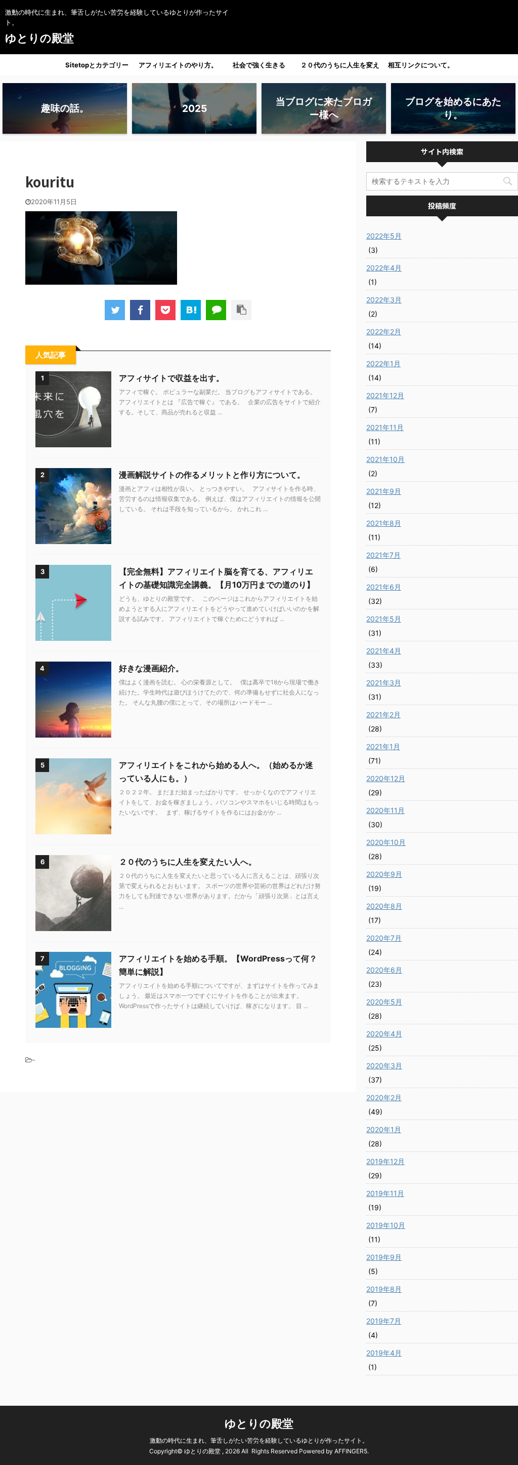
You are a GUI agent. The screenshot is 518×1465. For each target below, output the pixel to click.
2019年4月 (384, 1352)
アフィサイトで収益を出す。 (171, 378)
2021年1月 (383, 746)
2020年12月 (385, 778)
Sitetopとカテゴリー (96, 65)
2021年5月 (383, 618)
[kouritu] (191, 310)
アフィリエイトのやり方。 (178, 65)
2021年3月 (383, 682)
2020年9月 (384, 874)
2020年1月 (383, 1129)
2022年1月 (383, 363)
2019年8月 (384, 1289)
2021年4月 (383, 650)
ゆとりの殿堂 (39, 38)
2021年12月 (385, 395)
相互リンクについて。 (421, 65)
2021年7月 (383, 555)
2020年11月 (385, 810)
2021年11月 (385, 427)
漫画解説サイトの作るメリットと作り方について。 (212, 475)
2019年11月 (385, 1193)
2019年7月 (383, 1321)
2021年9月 (383, 491)
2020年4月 (384, 1033)
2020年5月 (384, 1001)
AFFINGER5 (350, 1451)
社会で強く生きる (259, 65)
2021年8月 (383, 523)
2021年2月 (383, 714)
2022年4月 (384, 267)
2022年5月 (384, 236)
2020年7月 (384, 938)
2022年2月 (383, 331)
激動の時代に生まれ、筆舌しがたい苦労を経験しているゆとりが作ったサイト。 (259, 1440)
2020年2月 (384, 1097)
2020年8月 (384, 906)
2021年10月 (385, 459)
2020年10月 (386, 842)
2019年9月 (384, 1257)
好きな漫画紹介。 (151, 668)
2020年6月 (384, 970)
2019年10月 (385, 1225)
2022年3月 (384, 299)
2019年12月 (385, 1161)
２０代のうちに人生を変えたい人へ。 (339, 68)
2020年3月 (384, 1065)
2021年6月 (383, 587)
